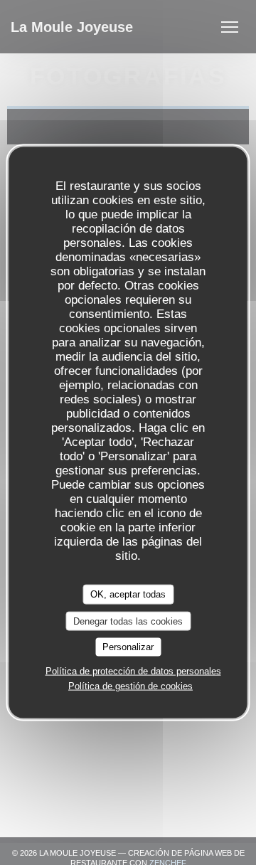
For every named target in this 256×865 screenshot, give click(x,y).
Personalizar (128, 647)
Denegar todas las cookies (128, 620)
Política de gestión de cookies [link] (130, 685)
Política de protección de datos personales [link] (133, 670)
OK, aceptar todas (128, 594)
